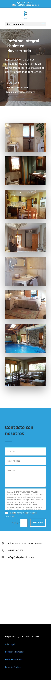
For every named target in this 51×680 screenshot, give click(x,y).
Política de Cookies (14, 659)
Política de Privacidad (15, 651)
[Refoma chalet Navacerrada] (25, 386)
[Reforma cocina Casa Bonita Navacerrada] (25, 218)
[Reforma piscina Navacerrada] (25, 352)
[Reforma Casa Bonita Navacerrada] (25, 252)
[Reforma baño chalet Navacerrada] (25, 285)
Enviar (37, 522)
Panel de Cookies (13, 667)
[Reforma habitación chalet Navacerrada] (25, 319)
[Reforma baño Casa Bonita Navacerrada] (25, 151)
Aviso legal (10, 644)
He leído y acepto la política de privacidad (21, 514)
